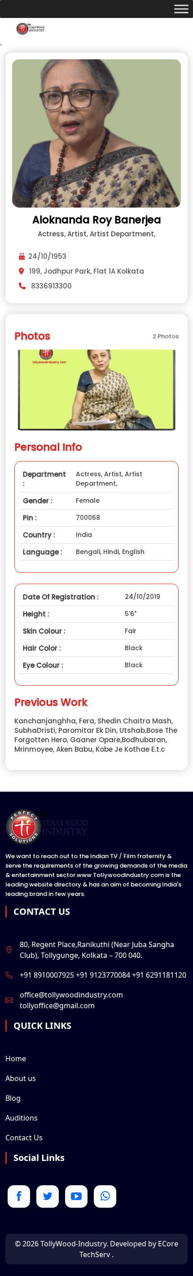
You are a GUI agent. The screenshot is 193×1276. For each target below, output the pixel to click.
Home (15, 1058)
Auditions (21, 1118)
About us (20, 1078)
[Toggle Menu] (181, 9)
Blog (13, 1098)
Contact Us (24, 1138)
